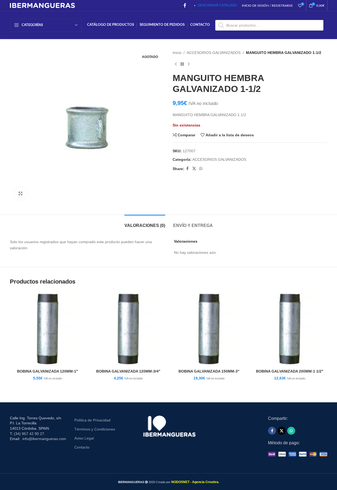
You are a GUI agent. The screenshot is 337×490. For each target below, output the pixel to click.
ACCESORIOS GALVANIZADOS (214, 52)
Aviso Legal (84, 438)
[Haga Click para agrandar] (20, 193)
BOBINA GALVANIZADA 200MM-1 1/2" (289, 371)
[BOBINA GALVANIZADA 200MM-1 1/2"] (289, 328)
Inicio (177, 52)
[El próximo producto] (188, 64)
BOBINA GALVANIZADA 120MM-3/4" (128, 371)
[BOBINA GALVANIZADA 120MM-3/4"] (128, 328)
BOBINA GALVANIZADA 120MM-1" (47, 371)
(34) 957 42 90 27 (29, 434)
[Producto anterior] (176, 64)
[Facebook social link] (185, 5)
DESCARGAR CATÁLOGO (217, 5)
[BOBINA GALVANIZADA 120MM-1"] (47, 328)
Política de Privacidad (92, 420)
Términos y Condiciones (94, 429)
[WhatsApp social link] (201, 168)
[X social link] (194, 168)
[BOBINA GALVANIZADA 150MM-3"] (209, 328)
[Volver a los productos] (182, 64)
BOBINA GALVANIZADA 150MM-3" (208, 371)
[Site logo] (42, 5)
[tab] (144, 223)
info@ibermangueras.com (44, 439)
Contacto (82, 447)
